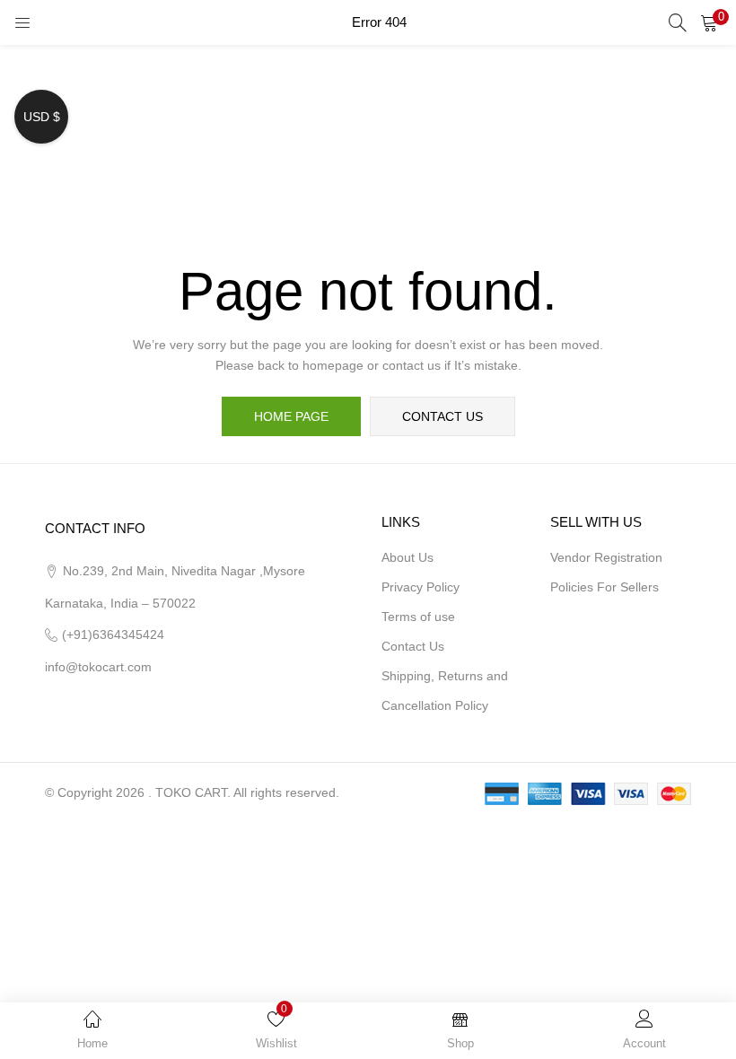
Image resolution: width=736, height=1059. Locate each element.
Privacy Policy (420, 587)
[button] (709, 22)
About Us (407, 557)
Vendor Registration (606, 557)
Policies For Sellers (604, 587)
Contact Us (412, 646)
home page (291, 416)
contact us (442, 416)
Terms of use (418, 616)
